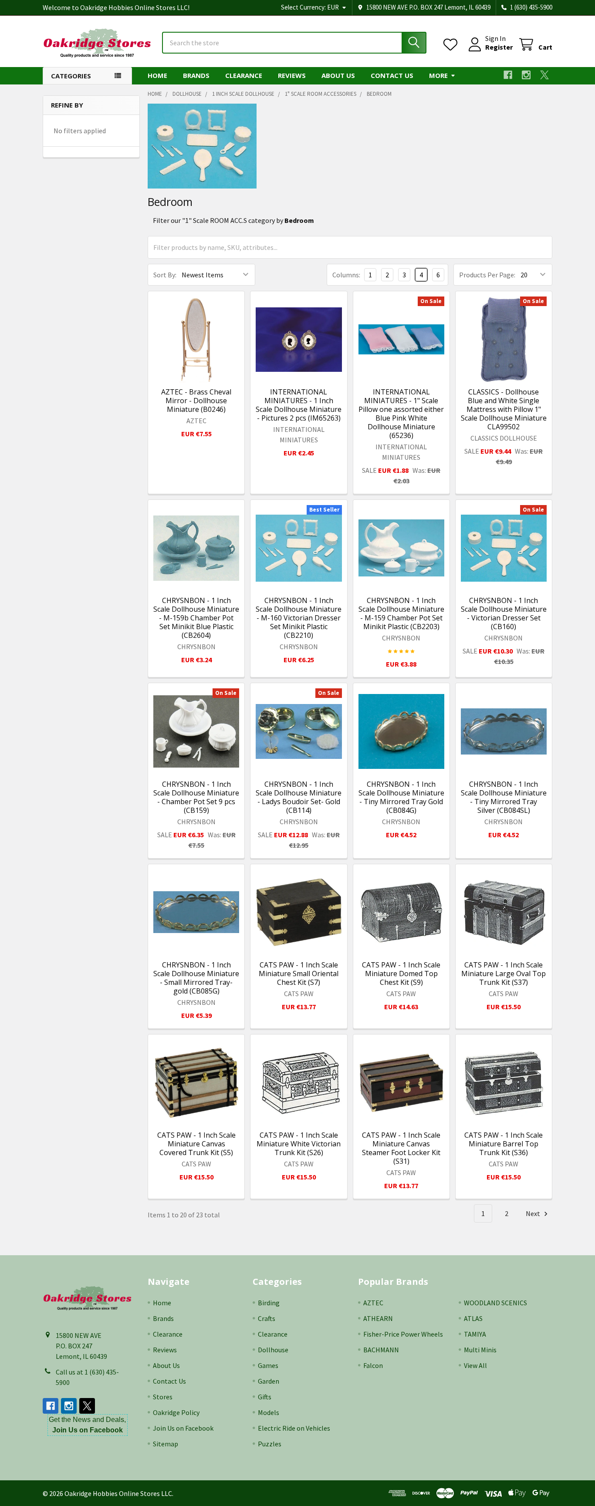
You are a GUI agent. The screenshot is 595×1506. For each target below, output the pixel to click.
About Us (338, 75)
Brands (196, 75)
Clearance (243, 75)
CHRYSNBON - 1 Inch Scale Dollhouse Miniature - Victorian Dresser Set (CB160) (504, 613)
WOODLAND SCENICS (495, 1302)
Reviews (292, 75)
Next (533, 1213)
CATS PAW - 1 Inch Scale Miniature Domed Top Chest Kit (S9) (401, 973)
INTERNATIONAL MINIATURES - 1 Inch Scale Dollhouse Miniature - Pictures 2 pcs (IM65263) (298, 405)
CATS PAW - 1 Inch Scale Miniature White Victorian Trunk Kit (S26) (299, 1143)
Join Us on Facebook (183, 1428)
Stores (162, 1396)
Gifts (264, 1396)
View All (475, 1365)
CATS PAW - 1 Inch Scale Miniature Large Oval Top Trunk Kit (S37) (503, 973)
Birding (269, 1302)
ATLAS (473, 1318)
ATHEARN (378, 1318)
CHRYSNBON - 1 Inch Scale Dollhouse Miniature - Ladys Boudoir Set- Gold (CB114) (298, 797)
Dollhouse (273, 1349)
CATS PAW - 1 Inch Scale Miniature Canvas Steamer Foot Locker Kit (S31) (401, 1148)
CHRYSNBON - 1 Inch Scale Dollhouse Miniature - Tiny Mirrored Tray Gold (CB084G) (401, 797)
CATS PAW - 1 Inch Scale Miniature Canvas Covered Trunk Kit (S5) (196, 1143)
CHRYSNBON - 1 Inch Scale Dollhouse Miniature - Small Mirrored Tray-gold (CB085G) (196, 978)
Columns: (346, 274)
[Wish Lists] (452, 44)
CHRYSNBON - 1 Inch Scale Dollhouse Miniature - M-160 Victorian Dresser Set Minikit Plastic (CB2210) (298, 618)
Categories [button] (71, 75)
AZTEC (373, 1302)
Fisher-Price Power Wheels (403, 1334)
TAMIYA (475, 1334)
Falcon (373, 1365)
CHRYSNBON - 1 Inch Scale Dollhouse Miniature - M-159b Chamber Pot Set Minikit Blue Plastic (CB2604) (196, 618)
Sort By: (164, 274)
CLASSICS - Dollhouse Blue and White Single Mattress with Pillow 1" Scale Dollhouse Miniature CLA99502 (504, 409)
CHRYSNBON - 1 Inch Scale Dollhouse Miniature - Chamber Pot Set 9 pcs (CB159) (196, 797)
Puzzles (269, 1443)
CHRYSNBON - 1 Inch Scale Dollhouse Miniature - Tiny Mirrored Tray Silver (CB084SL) (504, 797)
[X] (544, 75)
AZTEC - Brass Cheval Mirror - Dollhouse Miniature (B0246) (196, 400)
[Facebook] (508, 75)
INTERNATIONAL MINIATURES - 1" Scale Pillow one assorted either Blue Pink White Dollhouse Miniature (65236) (401, 413)
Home (157, 75)
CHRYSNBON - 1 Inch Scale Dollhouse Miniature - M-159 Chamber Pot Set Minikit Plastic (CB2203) (401, 613)
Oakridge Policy (176, 1412)
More (438, 75)
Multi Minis (480, 1349)
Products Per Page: (487, 274)
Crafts (266, 1318)
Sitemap (165, 1443)
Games (268, 1365)
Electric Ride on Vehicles (294, 1428)
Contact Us (392, 75)
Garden (268, 1381)
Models (268, 1412)
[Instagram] (526, 75)
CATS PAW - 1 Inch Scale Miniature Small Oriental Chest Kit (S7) (298, 973)
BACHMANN (381, 1349)
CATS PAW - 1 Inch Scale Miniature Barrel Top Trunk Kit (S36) (503, 1143)
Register (499, 47)
